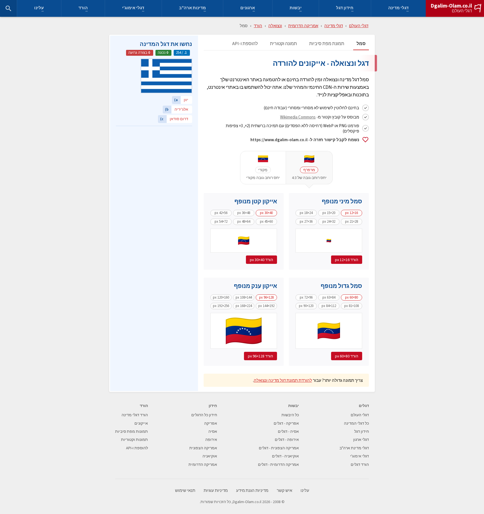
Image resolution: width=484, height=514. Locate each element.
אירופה (211, 440)
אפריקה (210, 423)
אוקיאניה (210, 456)
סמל (361, 44)
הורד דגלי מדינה (135, 415)
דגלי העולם (462, 11)
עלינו (39, 8)
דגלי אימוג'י (133, 8)
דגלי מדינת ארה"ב (354, 448)
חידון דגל (344, 8)
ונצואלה (275, 25)
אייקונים (141, 423)
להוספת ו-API (245, 44)
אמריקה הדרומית (303, 25)
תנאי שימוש (185, 490)
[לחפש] (8, 8)
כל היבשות (290, 415)
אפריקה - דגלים (286, 423)
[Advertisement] (154, 164)
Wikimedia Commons (298, 117)
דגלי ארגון (361, 440)
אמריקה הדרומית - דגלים (278, 465)
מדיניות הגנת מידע (252, 490)
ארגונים (247, 8)
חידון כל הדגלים (204, 415)
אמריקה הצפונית (203, 448)
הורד (83, 8)
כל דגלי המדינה (356, 423)
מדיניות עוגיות (216, 490)
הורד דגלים (360, 465)
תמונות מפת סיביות (131, 431)
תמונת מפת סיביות (326, 44)
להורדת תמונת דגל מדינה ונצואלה (283, 380)
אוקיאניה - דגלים (285, 456)
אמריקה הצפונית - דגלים (279, 448)
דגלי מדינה (398, 8)
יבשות (296, 8)
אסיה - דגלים (288, 431)
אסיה (212, 431)
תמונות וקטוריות (134, 440)
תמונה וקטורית (283, 44)
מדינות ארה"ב (192, 8)
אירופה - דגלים (287, 440)
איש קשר (284, 490)
